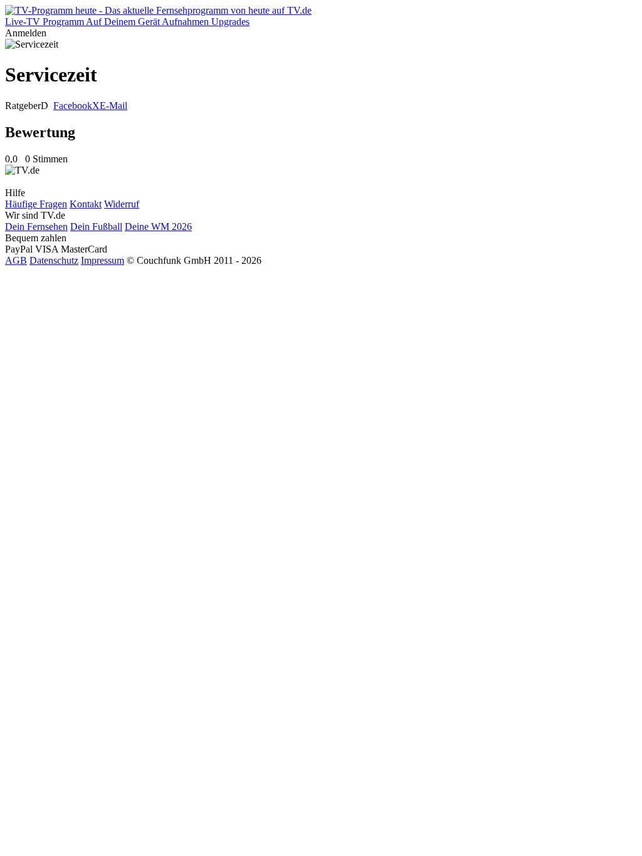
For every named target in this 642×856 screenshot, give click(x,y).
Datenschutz (53, 260)
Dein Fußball (96, 226)
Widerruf (121, 204)
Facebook (72, 105)
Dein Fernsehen (36, 226)
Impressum (102, 260)
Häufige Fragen (36, 204)
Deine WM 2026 (158, 226)
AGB (16, 260)
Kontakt (86, 204)
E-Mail (113, 105)
